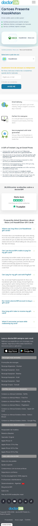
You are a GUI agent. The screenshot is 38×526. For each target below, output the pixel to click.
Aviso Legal (19, 520)
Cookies (27, 520)
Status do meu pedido (8, 461)
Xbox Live (15, 49)
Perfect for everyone (19, 116)
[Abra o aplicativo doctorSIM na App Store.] (11, 351)
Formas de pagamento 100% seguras (14, 476)
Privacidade (9, 520)
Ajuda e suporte (6, 465)
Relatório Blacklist (7, 433)
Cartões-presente (6, 49)
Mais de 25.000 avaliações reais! (12, 494)
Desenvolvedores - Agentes (12, 483)
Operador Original (7, 437)
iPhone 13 (6, 441)
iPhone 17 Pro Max (9, 444)
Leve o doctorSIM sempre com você (17, 338)
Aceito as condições (10, 82)
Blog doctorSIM (6, 487)
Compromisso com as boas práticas (14, 468)
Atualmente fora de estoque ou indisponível (18, 68)
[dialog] (6, 524)
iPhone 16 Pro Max (9, 448)
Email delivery (17, 102)
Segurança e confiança (9, 472)
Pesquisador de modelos (10, 430)
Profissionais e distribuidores (11, 480)
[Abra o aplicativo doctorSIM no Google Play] (27, 351)
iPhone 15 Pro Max (9, 452)
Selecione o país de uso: (10, 55)
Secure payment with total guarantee (21, 131)
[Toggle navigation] (34, 2)
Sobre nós (5, 491)
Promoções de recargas (9, 362)
